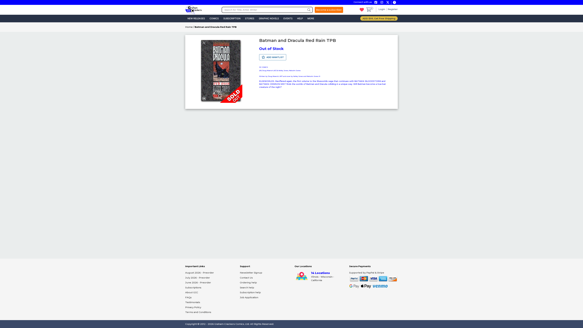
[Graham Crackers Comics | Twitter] (388, 2)
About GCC (191, 292)
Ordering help (248, 282)
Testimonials (192, 302)
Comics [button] (214, 18)
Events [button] (288, 18)
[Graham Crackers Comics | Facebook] (376, 2)
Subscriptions (193, 287)
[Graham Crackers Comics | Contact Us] (394, 2)
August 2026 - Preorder (199, 272)
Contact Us (246, 277)
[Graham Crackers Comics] (193, 9)
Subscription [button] (231, 18)
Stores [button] (249, 18)
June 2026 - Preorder (198, 282)
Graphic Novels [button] (269, 18)
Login (382, 9)
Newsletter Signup (251, 272)
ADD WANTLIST (275, 57)
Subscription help (250, 292)
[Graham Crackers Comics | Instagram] (382, 2)
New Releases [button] (196, 18)
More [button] (310, 18)
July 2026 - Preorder (197, 277)
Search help (247, 287)
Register (393, 9)
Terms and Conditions (198, 312)
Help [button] (300, 18)
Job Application (249, 297)
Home (189, 27)
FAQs (188, 297)
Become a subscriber (329, 9)
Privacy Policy (193, 307)
